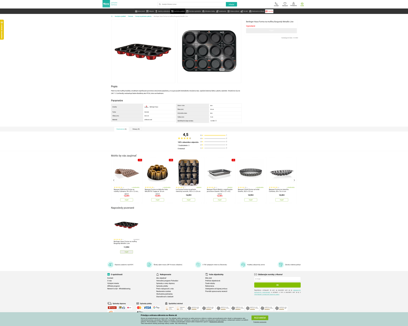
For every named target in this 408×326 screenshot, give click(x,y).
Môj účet (208, 278)
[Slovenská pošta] (122, 307)
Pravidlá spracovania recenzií (216, 291)
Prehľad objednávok (212, 281)
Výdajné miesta (113, 283)
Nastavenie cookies (163, 291)
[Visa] (147, 307)
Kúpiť (271, 31)
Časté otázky (210, 283)
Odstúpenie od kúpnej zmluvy (216, 288)
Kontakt (110, 278)
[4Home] (112, 16)
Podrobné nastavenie (259, 322)
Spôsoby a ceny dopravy (165, 283)
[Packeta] (112, 307)
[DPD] (129, 307)
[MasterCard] (139, 307)
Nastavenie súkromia (216, 321)
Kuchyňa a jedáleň (120, 16)
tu (186, 323)
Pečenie (130, 16)
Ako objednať (161, 278)
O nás (109, 281)
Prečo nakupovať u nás (165, 288)
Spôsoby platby (162, 286)
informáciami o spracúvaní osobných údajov (266, 294)
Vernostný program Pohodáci (167, 281)
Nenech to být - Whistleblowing (118, 288)
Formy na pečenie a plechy (143, 16)
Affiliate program (113, 286)
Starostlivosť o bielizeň (164, 296)
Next (294, 180)
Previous (113, 180)
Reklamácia (209, 286)
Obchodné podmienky (164, 294)
